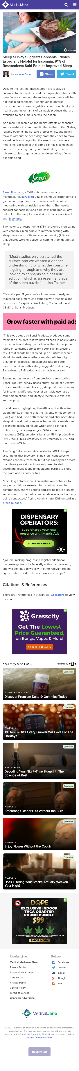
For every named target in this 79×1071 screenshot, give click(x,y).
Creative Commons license (39, 1037)
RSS (60, 983)
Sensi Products (13, 192)
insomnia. (15, 218)
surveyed (27, 197)
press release (12, 503)
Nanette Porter (23, 74)
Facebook (63, 962)
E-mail (61, 972)
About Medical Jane (21, 972)
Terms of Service (19, 992)
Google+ (63, 978)
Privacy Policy (18, 982)
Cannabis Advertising (22, 998)
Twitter (62, 967)
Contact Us (16, 977)
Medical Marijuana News (24, 962)
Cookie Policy (18, 987)
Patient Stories (18, 967)
